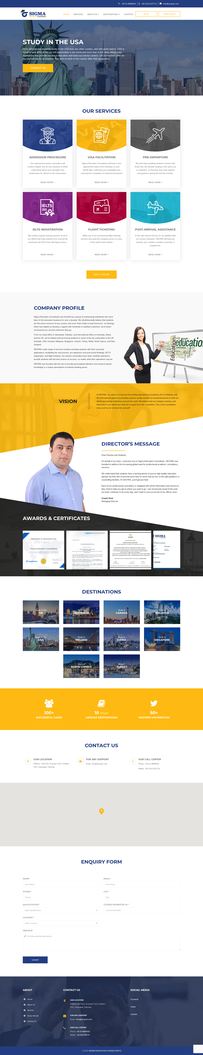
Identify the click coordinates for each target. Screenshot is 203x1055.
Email (107, 878)
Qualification (31, 904)
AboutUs (92, 14)
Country (28, 917)
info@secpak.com (84, 1019)
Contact (128, 14)
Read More (47, 182)
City (106, 891)
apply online (101, 274)
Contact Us (38, 68)
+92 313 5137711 (83, 1035)
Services (78, 14)
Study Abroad (33, 1015)
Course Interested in (116, 904)
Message (27, 930)
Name (26, 878)
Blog (146, 14)
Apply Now (169, 14)
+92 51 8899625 (83, 1031)
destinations (110, 14)
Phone (27, 891)
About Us (31, 1004)
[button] (5, 57)
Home (66, 14)
